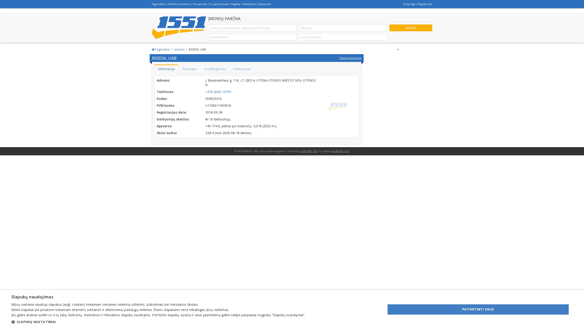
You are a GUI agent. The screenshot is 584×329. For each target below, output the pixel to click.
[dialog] (292, 309)
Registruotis (425, 4)
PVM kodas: (166, 105)
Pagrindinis (158, 4)
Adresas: (163, 80)
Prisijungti (409, 4)
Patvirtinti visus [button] (478, 309)
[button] (158, 322)
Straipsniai (264, 4)
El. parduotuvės (219, 4)
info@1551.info (340, 151)
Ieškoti (411, 28)
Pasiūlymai (249, 4)
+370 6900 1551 (309, 151)
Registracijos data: (172, 112)
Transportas (200, 4)
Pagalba (235, 4)
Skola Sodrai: (167, 133)
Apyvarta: (164, 126)
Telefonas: (165, 92)
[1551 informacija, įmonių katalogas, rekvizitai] (179, 27)
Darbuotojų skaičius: (173, 119)
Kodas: (162, 98)
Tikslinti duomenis (179, 4)
